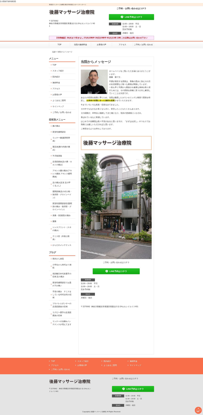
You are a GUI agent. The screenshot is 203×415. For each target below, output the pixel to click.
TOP (59, 45)
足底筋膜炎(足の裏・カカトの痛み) (62, 163)
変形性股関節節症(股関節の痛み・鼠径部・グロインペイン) (62, 206)
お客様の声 (101, 45)
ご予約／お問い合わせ (143, 45)
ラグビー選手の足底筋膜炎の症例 (62, 313)
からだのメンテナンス (62, 245)
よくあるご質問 (59, 100)
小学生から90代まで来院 (62, 266)
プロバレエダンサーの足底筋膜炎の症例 (62, 305)
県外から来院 (58, 259)
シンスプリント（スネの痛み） (62, 228)
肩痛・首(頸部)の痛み (62, 215)
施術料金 (56, 83)
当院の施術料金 (80, 45)
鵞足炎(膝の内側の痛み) (61, 148)
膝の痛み (56, 126)
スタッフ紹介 (58, 71)
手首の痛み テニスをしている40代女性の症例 (62, 295)
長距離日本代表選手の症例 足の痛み (62, 275)
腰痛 (54, 221)
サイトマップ (58, 106)
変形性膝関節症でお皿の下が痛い (62, 284)
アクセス (122, 45)
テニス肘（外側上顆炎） (61, 237)
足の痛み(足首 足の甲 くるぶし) (61, 184)
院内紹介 (56, 77)
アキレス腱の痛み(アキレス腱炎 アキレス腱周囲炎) (62, 174)
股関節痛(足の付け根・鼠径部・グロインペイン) (62, 194)
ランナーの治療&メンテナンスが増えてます (62, 322)
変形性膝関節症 (59, 132)
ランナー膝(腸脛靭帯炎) (61, 139)
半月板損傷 (57, 156)
